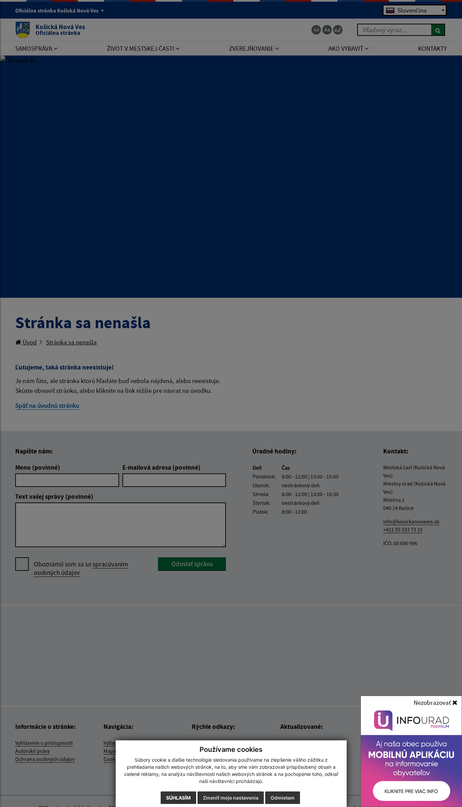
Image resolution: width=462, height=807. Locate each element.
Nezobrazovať (433, 702)
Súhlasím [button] (178, 798)
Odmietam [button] (283, 798)
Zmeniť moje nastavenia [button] (230, 798)
